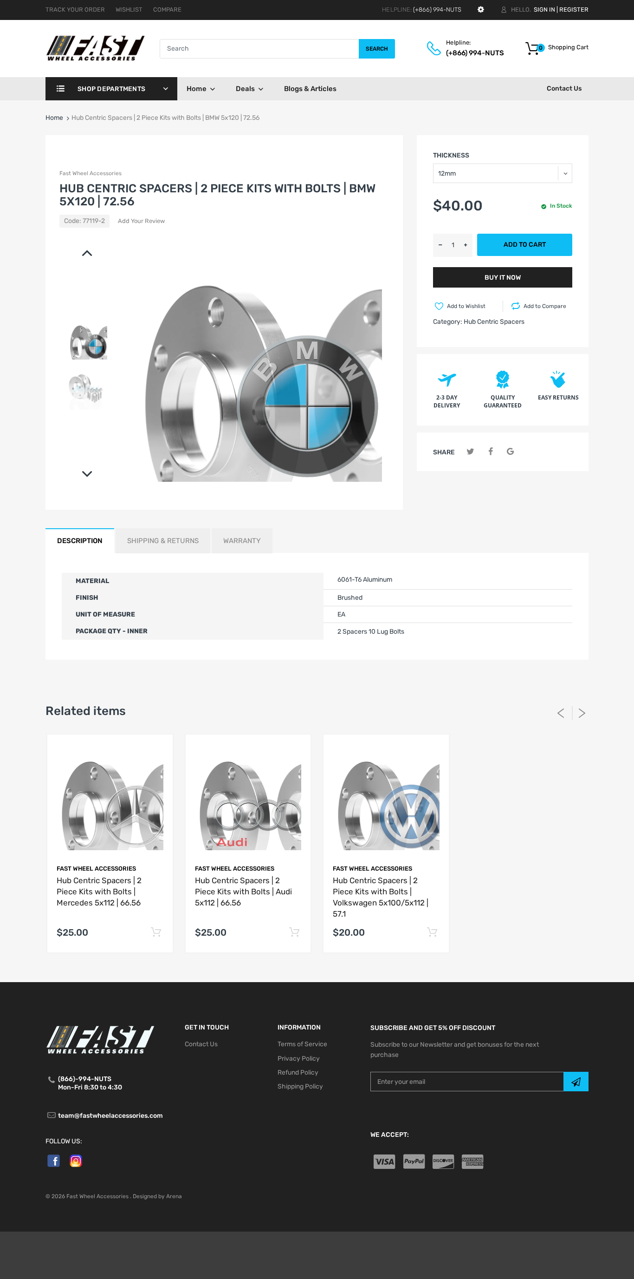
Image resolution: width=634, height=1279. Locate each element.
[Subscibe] (576, 1081)
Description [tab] (80, 541)
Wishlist (129, 9)
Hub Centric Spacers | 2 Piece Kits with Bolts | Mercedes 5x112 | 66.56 (99, 891)
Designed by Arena (157, 1196)
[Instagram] (76, 1160)
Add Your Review (141, 220)
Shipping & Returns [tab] (163, 541)
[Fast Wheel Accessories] (102, 48)
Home (54, 118)
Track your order (75, 9)
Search (377, 49)
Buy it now (503, 278)
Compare (167, 9)
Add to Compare (545, 306)
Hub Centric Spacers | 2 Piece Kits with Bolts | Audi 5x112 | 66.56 (243, 891)
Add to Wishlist (466, 306)
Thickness (451, 155)
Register (574, 9)
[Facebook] (490, 451)
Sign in (544, 9)
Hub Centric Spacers (494, 322)
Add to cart (525, 245)
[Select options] (156, 932)
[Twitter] (470, 451)
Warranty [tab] (242, 541)
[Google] (510, 451)
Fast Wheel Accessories (90, 173)
